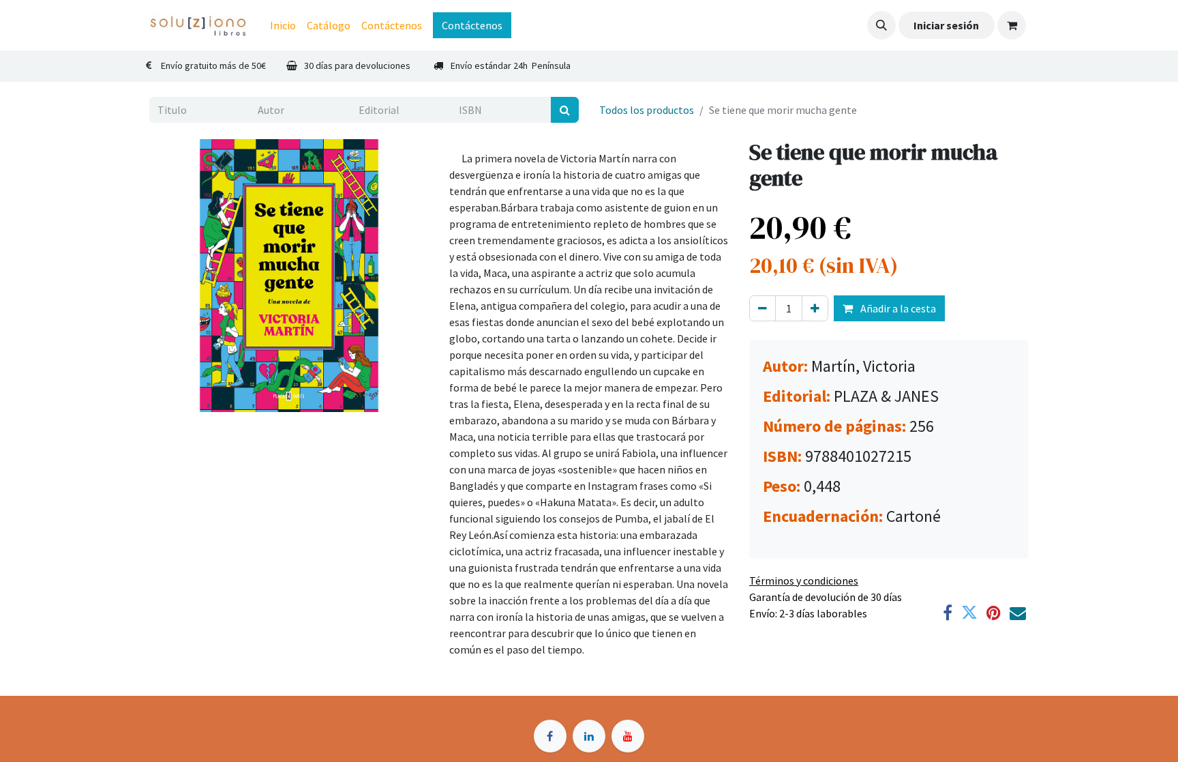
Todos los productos (646, 110)
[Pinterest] (993, 612)
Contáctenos (472, 25)
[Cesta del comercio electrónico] (1011, 25)
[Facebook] (947, 612)
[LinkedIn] (589, 736)
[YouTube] (627, 736)
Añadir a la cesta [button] (897, 308)
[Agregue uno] (815, 308)
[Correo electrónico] (1018, 612)
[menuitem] (283, 25)
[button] (881, 25)
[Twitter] (969, 612)
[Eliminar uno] (762, 308)
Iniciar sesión (946, 25)
